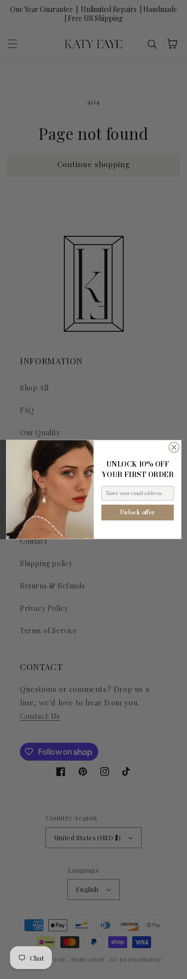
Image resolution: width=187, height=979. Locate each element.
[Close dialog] (174, 447)
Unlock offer (137, 512)
